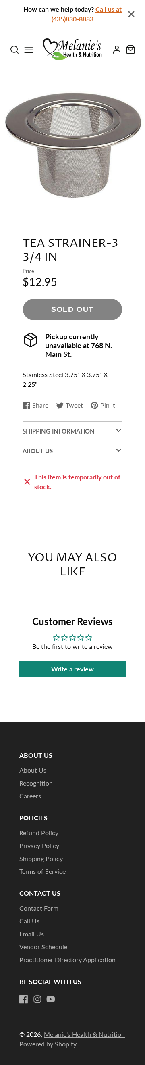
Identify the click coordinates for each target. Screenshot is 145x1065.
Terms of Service (42, 871)
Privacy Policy (39, 845)
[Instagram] (37, 999)
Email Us (31, 934)
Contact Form (38, 908)
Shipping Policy (41, 858)
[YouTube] (50, 999)
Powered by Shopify (48, 1044)
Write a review (72, 669)
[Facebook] (23, 999)
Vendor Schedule (43, 946)
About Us (32, 770)
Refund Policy (38, 832)
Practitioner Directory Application (67, 959)
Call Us (29, 921)
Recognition (36, 783)
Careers (30, 796)
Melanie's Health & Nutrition (84, 1034)
